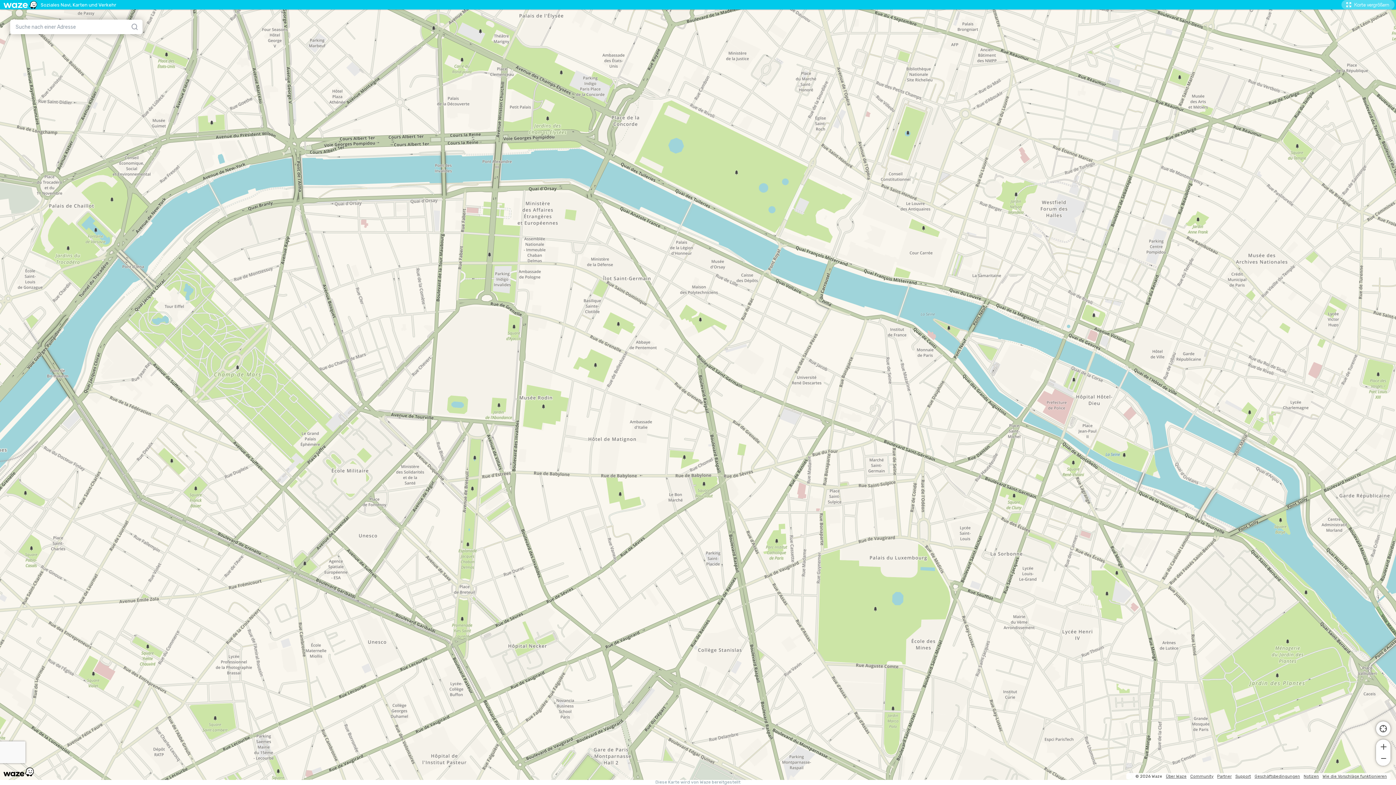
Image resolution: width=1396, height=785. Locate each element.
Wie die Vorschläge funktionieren (1355, 776)
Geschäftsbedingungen (1277, 776)
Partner (1224, 776)
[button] (1383, 746)
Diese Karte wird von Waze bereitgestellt (698, 782)
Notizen (1311, 776)
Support (1243, 776)
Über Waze (1176, 776)
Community (1202, 776)
